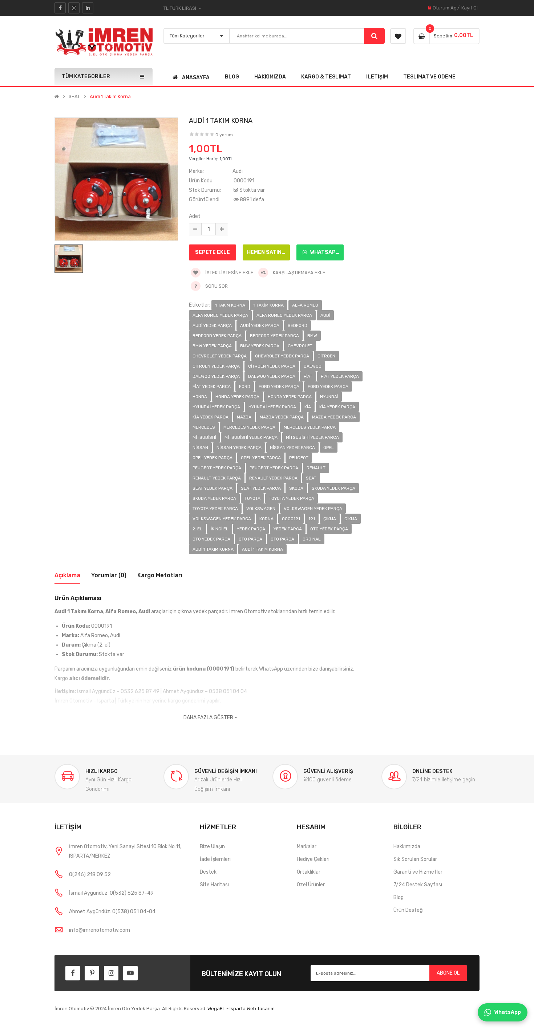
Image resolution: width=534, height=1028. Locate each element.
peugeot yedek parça (217, 467)
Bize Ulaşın (212, 846)
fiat (308, 376)
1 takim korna (269, 305)
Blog (398, 897)
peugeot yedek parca (274, 467)
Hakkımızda (406, 846)
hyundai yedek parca (272, 406)
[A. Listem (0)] (398, 36)
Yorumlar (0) (108, 575)
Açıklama (67, 575)
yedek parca (288, 528)
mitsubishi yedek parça (251, 437)
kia (307, 406)
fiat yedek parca (212, 386)
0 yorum (224, 134)
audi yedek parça (212, 325)
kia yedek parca (210, 417)
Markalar (306, 846)
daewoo (312, 366)
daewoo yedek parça (216, 376)
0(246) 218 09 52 (90, 874)
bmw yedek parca (259, 345)
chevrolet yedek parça (220, 356)
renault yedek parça (217, 478)
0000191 (291, 518)
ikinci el (219, 528)
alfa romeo (305, 305)
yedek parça (251, 528)
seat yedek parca (261, 488)
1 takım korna (230, 305)
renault (316, 467)
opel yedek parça (212, 457)
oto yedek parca (211, 539)
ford (244, 386)
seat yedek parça (212, 488)
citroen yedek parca (271, 366)
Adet (195, 216)
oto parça (250, 539)
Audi (237, 171)
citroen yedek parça (216, 366)
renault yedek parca (273, 478)
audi (325, 315)
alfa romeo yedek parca (284, 315)
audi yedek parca (259, 325)
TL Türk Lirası (180, 8)
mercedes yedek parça (249, 427)
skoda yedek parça (333, 488)
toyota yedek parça (291, 498)
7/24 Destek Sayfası (417, 885)
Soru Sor (216, 286)
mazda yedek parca (334, 417)
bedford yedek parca (274, 335)
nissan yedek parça (239, 447)
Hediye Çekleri (313, 859)
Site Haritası (214, 885)
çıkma (329, 518)
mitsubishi (204, 437)
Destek (208, 872)
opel (328, 447)
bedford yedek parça (217, 335)
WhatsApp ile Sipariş (326, 252)
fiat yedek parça (340, 376)
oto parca (282, 539)
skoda (296, 488)
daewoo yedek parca (271, 376)
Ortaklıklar (308, 872)
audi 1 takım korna (213, 549)
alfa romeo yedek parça (220, 315)
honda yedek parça (237, 396)
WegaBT (216, 1008)
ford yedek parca (328, 386)
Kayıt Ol (469, 8)
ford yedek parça (279, 386)
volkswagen (260, 508)
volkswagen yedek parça (313, 508)
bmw (312, 335)
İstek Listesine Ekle (229, 272)
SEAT (74, 96)
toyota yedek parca (215, 508)
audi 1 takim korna (262, 549)
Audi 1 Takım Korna (110, 96)
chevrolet (300, 345)
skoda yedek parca (214, 498)
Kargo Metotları (159, 575)
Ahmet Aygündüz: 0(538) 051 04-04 (112, 911)
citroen (326, 356)
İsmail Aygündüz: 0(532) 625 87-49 (111, 893)
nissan (200, 447)
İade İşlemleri (215, 859)
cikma (350, 518)
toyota (252, 498)
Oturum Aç (444, 8)
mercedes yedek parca (310, 427)
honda (200, 396)
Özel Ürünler (311, 885)
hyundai (329, 396)
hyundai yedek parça (216, 406)
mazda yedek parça (282, 417)
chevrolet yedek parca (282, 356)
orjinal (312, 539)
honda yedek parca (290, 396)
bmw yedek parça (212, 345)
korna (266, 518)
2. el (197, 528)
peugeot (298, 457)
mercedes (204, 427)
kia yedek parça (337, 406)
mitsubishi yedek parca (312, 437)
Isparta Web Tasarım (252, 1008)
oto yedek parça (329, 528)
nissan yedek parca (292, 447)
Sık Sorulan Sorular (415, 859)
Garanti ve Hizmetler (417, 872)
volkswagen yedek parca (222, 518)
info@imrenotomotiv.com (99, 930)
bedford (297, 325)
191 (311, 518)
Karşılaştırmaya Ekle (298, 272)
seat (311, 478)
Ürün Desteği (408, 910)
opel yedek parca (261, 457)
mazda (244, 417)
